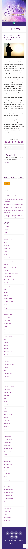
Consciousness (7, 276)
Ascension (6, 245)
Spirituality (6, 501)
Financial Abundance (9, 333)
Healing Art (6, 348)
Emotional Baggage (8, 298)
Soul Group (6, 476)
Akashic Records (8, 239)
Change (6, 264)
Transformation (7, 511)
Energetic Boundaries (9, 308)
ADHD (5, 232)
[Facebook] (8, 533)
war (17, 148)
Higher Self (6, 354)
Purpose (6, 458)
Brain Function (7, 257)
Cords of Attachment (9, 279)
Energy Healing (7, 320)
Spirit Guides (7, 486)
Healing (6, 345)
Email (12, 177)
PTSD (10, 148)
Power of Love (7, 445)
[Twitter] (12, 533)
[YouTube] (20, 533)
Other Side (6, 420)
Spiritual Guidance (8, 492)
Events (5, 326)
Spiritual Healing (8, 495)
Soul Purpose (7, 483)
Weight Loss (7, 520)
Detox (5, 289)
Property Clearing (8, 448)
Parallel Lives (7, 423)
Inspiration (6, 361)
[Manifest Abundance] (14, 10)
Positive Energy (7, 442)
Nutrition (6, 417)
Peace (5, 433)
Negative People (8, 414)
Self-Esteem (7, 467)
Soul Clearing (7, 473)
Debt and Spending (8, 286)
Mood (5, 401)
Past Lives (6, 426)
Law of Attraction (8, 373)
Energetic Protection (9, 311)
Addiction (6, 229)
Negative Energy (8, 411)
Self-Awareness (8, 464)
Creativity (6, 282)
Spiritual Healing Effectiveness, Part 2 (13, 207)
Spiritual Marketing (8, 498)
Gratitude (6, 342)
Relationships (7, 461)
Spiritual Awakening (9, 489)
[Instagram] (12, 537)
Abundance (6, 226)
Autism (5, 251)
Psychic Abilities (8, 451)
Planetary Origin (8, 439)
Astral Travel (7, 248)
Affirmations (7, 236)
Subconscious (7, 508)
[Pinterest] (16, 537)
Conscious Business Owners (11, 273)
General (6, 339)
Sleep (5, 470)
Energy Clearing (8, 317)
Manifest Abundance (9, 386)
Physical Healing (8, 436)
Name (5, 177)
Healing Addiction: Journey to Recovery (13, 204)
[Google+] (16, 533)
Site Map (17, 543)
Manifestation (7, 389)
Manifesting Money (8, 392)
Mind (5, 398)
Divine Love (7, 292)
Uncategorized (7, 517)
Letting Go (6, 376)
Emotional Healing (8, 301)
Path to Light (7, 429)
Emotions (6, 304)
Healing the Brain (8, 351)
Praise (11, 543)
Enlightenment (7, 323)
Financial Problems (8, 336)
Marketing (6, 395)
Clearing (6, 270)
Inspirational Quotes (9, 364)
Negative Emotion (8, 408)
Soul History (7, 480)
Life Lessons (7, 379)
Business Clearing (8, 261)
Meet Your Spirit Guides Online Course (14, 542)
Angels (5, 242)
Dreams (6, 295)
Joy (5, 370)
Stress (5, 505)
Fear (5, 329)
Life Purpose (7, 383)
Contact (20, 540)
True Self (6, 514)
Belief (5, 254)
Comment (6, 162)
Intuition (6, 367)
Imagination (7, 358)
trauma (14, 148)
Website (20, 177)
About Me (15, 540)
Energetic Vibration (8, 314)
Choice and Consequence (10, 267)
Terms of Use (8, 540)
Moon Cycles (7, 404)
